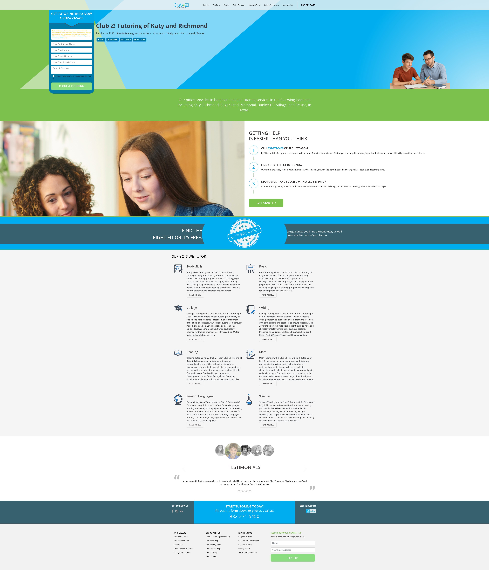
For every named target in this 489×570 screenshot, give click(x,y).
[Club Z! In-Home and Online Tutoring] (181, 5)
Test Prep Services (181, 540)
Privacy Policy (82, 36)
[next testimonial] (304, 468)
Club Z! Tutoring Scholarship (218, 536)
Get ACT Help (211, 552)
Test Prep (216, 5)
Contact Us (178, 544)
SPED (101, 39)
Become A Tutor (245, 544)
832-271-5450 (308, 5)
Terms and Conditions (58, 37)
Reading (113, 39)
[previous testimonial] (184, 468)
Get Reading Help (213, 544)
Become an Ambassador (248, 540)
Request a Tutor (245, 536)
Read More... (195, 295)
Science (127, 39)
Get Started (266, 203)
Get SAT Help (211, 556)
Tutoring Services (181, 536)
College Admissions (271, 5)
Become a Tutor (254, 5)
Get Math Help (212, 540)
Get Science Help (213, 548)
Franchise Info (287, 5)
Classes (226, 5)
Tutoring (206, 5)
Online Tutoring (239, 5)
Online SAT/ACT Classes (184, 548)
